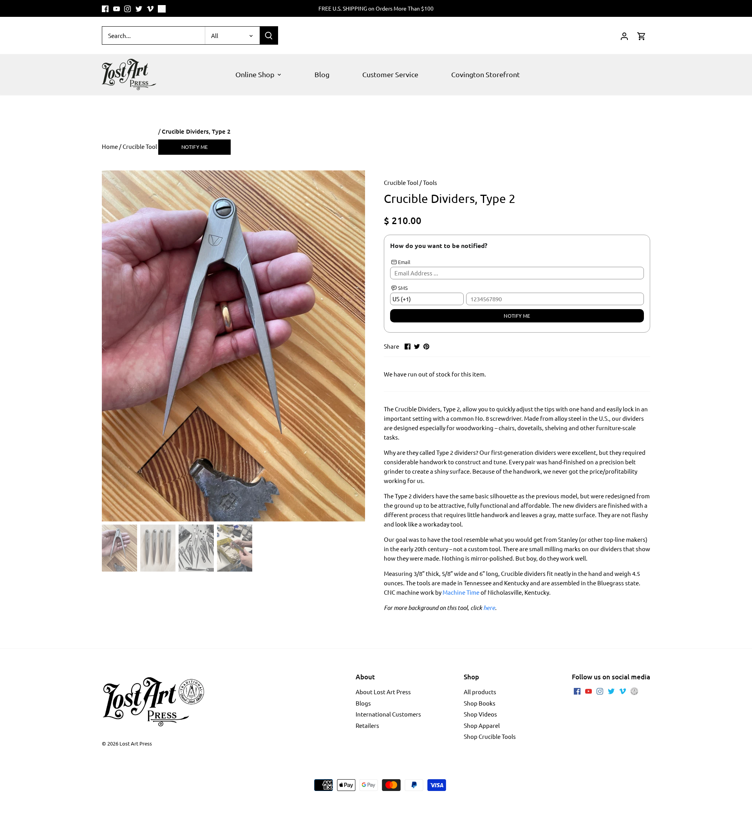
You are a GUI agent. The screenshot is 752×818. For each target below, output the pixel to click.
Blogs (363, 703)
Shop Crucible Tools (490, 736)
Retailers (367, 725)
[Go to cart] (641, 35)
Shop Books (479, 703)
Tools (430, 182)
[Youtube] (116, 8)
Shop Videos (480, 714)
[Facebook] (105, 8)
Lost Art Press (135, 743)
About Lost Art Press (383, 691)
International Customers (388, 714)
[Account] (624, 35)
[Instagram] (127, 8)
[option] (233, 345)
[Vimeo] (150, 8)
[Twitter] (139, 8)
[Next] (353, 346)
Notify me (194, 146)
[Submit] (269, 35)
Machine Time (461, 592)
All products (480, 691)
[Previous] (113, 346)
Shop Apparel (482, 725)
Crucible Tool (401, 182)
